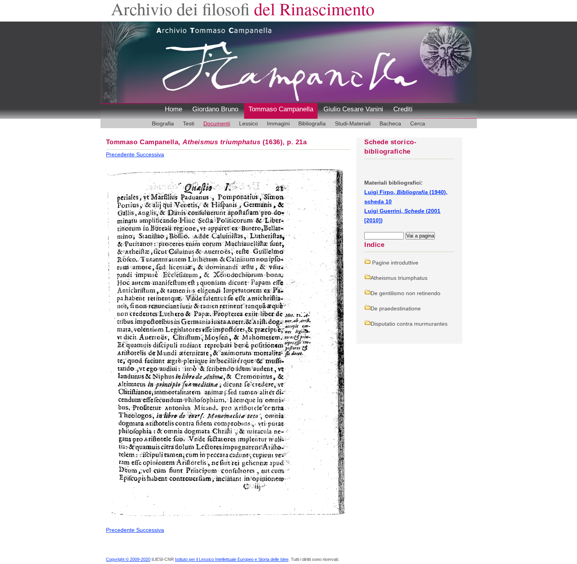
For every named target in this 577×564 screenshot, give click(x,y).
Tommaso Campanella (280, 109)
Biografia (163, 123)
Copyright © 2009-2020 (128, 559)
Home (173, 109)
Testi (188, 123)
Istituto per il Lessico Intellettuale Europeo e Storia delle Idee (231, 559)
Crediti (403, 109)
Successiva (150, 154)
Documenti (216, 123)
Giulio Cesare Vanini (353, 109)
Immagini (278, 123)
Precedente (121, 154)
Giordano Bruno (215, 109)
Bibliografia (312, 123)
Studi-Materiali (353, 123)
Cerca (417, 123)
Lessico (248, 123)
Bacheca (390, 123)
